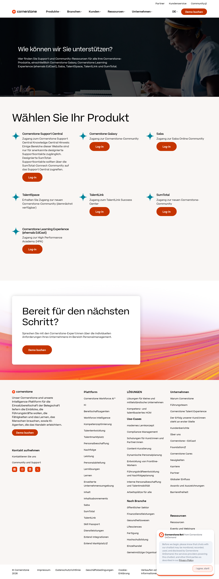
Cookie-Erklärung (124, 571)
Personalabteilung (94, 462)
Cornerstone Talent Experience (188, 411)
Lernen (88, 475)
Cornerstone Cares (181, 453)
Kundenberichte (179, 428)
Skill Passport (92, 524)
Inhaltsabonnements (96, 498)
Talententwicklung (94, 430)
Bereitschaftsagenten (96, 411)
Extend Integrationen (96, 537)
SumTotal (89, 511)
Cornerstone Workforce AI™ (99, 398)
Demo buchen (194, 12)
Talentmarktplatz (94, 437)
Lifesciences (134, 527)
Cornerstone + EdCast (183, 441)
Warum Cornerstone (182, 398)
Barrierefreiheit (179, 492)
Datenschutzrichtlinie (68, 570)
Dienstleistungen (94, 530)
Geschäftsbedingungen (99, 570)
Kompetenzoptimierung (98, 424)
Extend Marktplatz (94, 543)
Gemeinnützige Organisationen (145, 552)
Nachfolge (90, 450)
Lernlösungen (92, 469)
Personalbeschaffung (96, 443)
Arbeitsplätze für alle (139, 492)
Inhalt (87, 492)
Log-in (32, 177)
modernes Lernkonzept (140, 425)
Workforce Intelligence (97, 418)
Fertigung (133, 533)
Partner (160, 3)
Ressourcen (177, 522)
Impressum (43, 570)
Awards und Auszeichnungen (187, 485)
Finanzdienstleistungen (140, 514)
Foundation (177, 447)
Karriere (175, 466)
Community (197, 3)
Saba (87, 505)
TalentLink (90, 518)
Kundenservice (177, 3)
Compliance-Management (142, 432)
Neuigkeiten (177, 460)
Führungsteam (178, 405)
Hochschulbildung (137, 539)
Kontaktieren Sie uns (24, 456)
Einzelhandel (134, 546)
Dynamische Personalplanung (144, 455)
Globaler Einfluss (180, 479)
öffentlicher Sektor (138, 507)
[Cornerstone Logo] (24, 12)
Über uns (175, 434)
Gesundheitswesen (138, 520)
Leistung (89, 456)
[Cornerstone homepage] (43, 391)
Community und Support (26, 462)
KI (85, 405)
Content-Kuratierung (139, 448)
